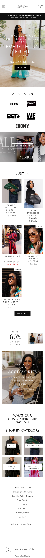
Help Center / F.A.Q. (22, 487)
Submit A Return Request (23, 496)
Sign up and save (22, 524)
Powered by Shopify (22, 556)
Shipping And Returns (22, 492)
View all (22, 314)
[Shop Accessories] (22, 377)
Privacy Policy (22, 512)
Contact (22, 517)
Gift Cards (22, 504)
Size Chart (22, 508)
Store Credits (22, 500)
